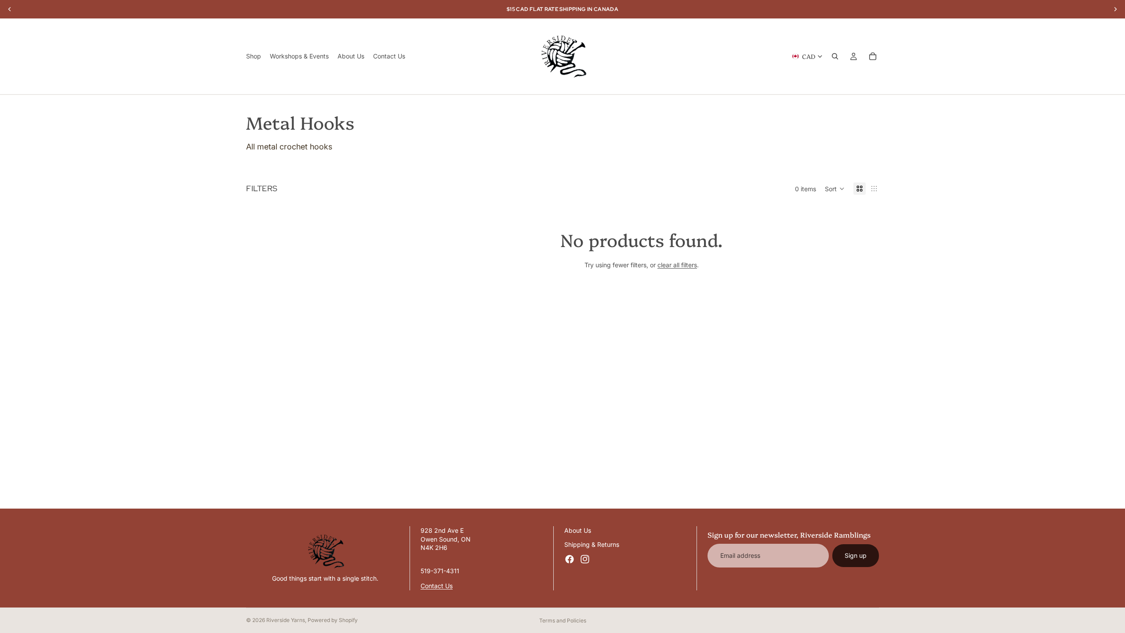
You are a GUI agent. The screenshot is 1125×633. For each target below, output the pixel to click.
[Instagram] (585, 559)
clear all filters (677, 265)
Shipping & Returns (591, 544)
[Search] (835, 56)
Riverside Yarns (285, 620)
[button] (835, 188)
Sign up (856, 555)
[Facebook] (569, 559)
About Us (577, 530)
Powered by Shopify (333, 620)
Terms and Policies (562, 620)
